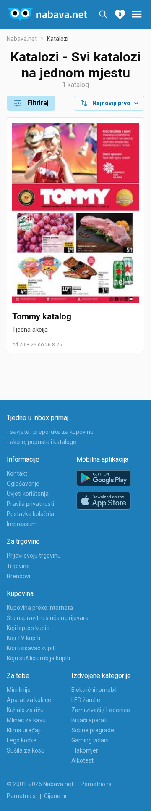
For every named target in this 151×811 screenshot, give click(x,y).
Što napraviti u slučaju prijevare (48, 617)
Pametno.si (22, 795)
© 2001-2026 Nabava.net (40, 784)
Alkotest (82, 760)
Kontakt (17, 473)
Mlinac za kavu (26, 720)
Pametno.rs (96, 784)
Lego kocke (21, 740)
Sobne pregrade (92, 730)
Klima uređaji (24, 730)
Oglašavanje (23, 483)
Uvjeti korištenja (28, 493)
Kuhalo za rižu (25, 710)
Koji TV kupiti (23, 638)
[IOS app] (103, 501)
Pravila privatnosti (30, 503)
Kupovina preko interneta (40, 607)
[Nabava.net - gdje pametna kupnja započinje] (47, 14)
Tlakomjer (84, 750)
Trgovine (18, 566)
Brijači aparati (89, 720)
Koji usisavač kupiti (31, 648)
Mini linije (19, 689)
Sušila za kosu (25, 750)
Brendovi (18, 576)
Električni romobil (94, 689)
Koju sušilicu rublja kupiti (38, 658)
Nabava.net (22, 38)
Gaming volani (90, 740)
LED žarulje (85, 700)
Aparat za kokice (29, 700)
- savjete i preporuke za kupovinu (50, 431)
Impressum (22, 524)
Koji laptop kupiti (28, 628)
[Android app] (103, 478)
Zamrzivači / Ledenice (100, 710)
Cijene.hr (55, 795)
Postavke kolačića (30, 514)
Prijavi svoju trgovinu (34, 555)
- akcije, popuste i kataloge (41, 442)
